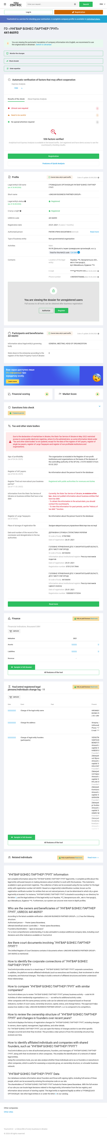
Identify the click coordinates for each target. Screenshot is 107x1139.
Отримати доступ (18, 413)
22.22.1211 (12, 737)
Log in (28, 12)
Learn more (12, 381)
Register (61, 311)
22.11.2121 (12, 710)
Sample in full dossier (23, 667)
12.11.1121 (12, 723)
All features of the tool (53, 672)
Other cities (8, 1112)
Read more (94, 232)
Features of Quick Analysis (54, 163)
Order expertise (15, 68)
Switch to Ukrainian (44, 45)
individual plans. (93, 19)
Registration (79, 12)
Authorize (46, 311)
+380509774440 (77, 277)
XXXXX (74, 645)
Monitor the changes (17, 53)
